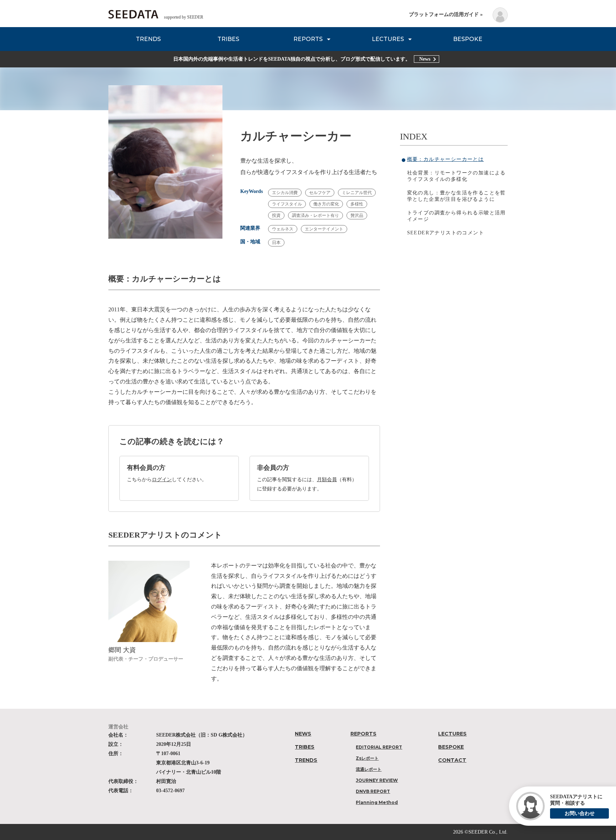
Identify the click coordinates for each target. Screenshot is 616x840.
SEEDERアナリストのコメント (445, 232)
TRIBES (228, 39)
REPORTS (308, 39)
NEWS (303, 733)
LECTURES (388, 39)
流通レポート (368, 769)
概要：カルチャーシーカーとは (445, 159)
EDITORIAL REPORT (379, 747)
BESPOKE (467, 39)
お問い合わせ (580, 813)
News (424, 59)
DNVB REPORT (373, 791)
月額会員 (327, 479)
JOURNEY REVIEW (377, 780)
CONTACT (452, 760)
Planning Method (377, 802)
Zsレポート (367, 758)
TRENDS (148, 39)
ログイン (162, 479)
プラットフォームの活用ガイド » (446, 14)
